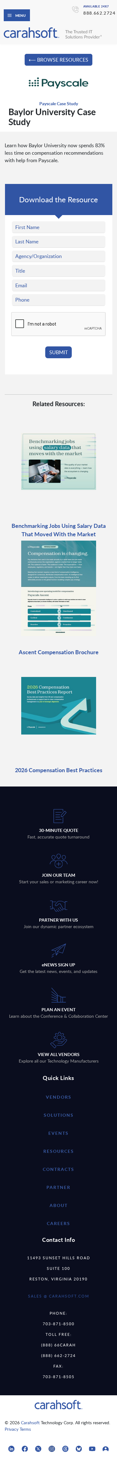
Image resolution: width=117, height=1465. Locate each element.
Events (58, 1133)
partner (58, 1187)
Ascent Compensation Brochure (59, 652)
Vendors (58, 1097)
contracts (58, 1169)
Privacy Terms (18, 1429)
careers (58, 1223)
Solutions (59, 1115)
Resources (58, 1151)
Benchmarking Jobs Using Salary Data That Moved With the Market (59, 530)
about (59, 1205)
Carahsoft (30, 1422)
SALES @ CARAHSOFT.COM (58, 1296)
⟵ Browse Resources (58, 59)
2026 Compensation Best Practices (58, 770)
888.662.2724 (99, 13)
